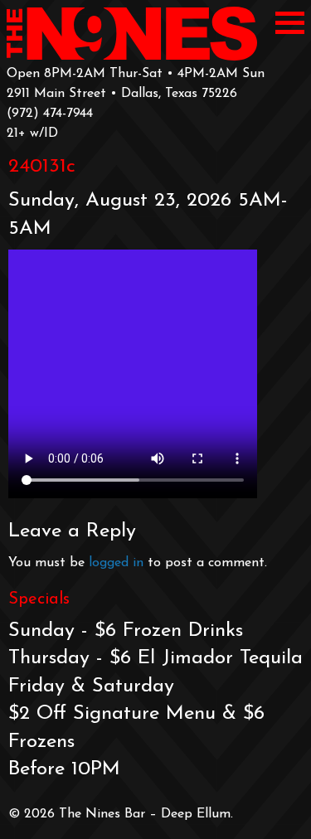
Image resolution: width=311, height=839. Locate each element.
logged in (116, 563)
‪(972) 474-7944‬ (50, 113)
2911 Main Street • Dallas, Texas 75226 (122, 93)
